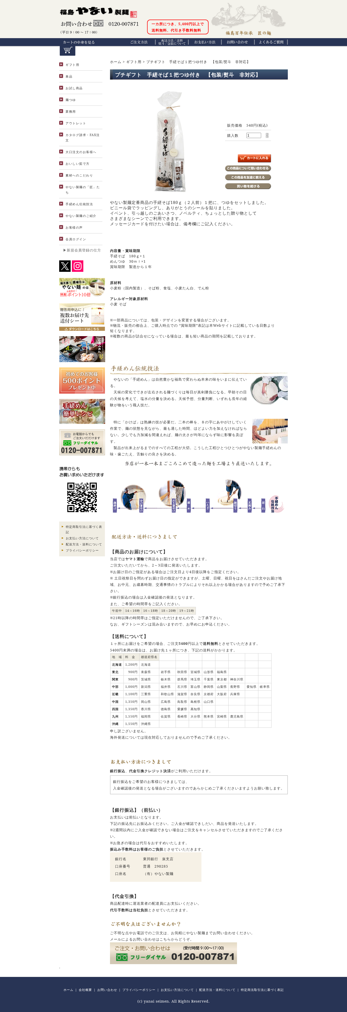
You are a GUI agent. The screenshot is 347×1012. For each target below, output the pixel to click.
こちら (165, 939)
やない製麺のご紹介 (81, 216)
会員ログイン (76, 239)
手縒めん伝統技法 (79, 204)
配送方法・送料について (84, 544)
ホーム (115, 61)
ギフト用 (72, 65)
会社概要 (85, 990)
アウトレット (76, 123)
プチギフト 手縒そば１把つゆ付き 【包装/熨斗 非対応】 (198, 61)
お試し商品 (74, 88)
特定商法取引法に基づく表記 (262, 990)
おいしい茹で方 (78, 163)
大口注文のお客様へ (81, 152)
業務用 (71, 111)
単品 (69, 76)
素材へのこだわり (79, 175)
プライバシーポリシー (82, 550)
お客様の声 (74, 227)
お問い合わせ (107, 990)
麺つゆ (71, 100)
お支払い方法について (82, 538)
